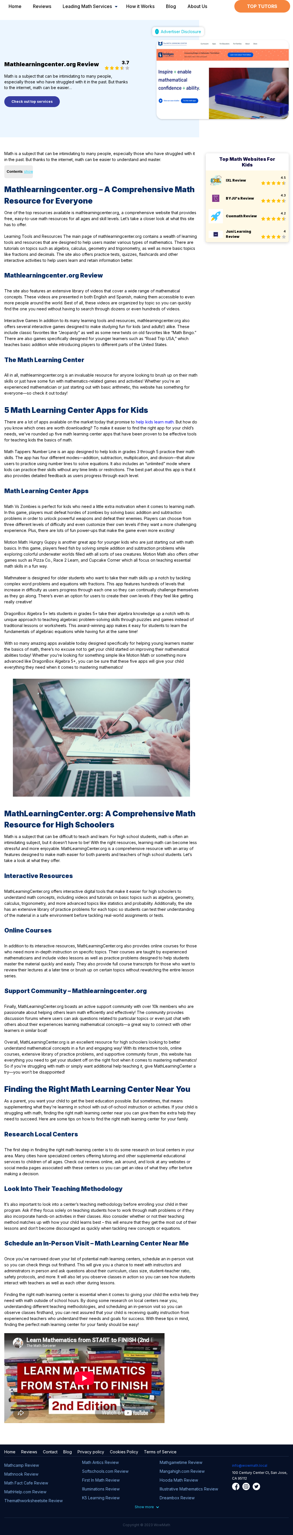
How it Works (140, 6)
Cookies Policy (124, 1451)
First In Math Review (101, 1480)
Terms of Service (160, 1451)
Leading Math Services (87, 6)
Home (15, 6)
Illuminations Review (101, 1488)
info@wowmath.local (249, 1465)
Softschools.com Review (105, 1471)
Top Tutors (262, 6)
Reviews (42, 6)
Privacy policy (91, 1451)
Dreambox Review (177, 1497)
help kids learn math (155, 421)
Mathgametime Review (181, 1462)
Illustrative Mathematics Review (189, 1488)
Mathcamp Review (21, 1465)
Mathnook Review (21, 1474)
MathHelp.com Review (25, 1491)
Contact (50, 1451)
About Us (197, 6)
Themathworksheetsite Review (33, 1500)
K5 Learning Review (101, 1497)
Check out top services (32, 101)
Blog (171, 6)
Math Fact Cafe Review (26, 1482)
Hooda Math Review (179, 1480)
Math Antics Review (100, 1462)
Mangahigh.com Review (182, 1471)
